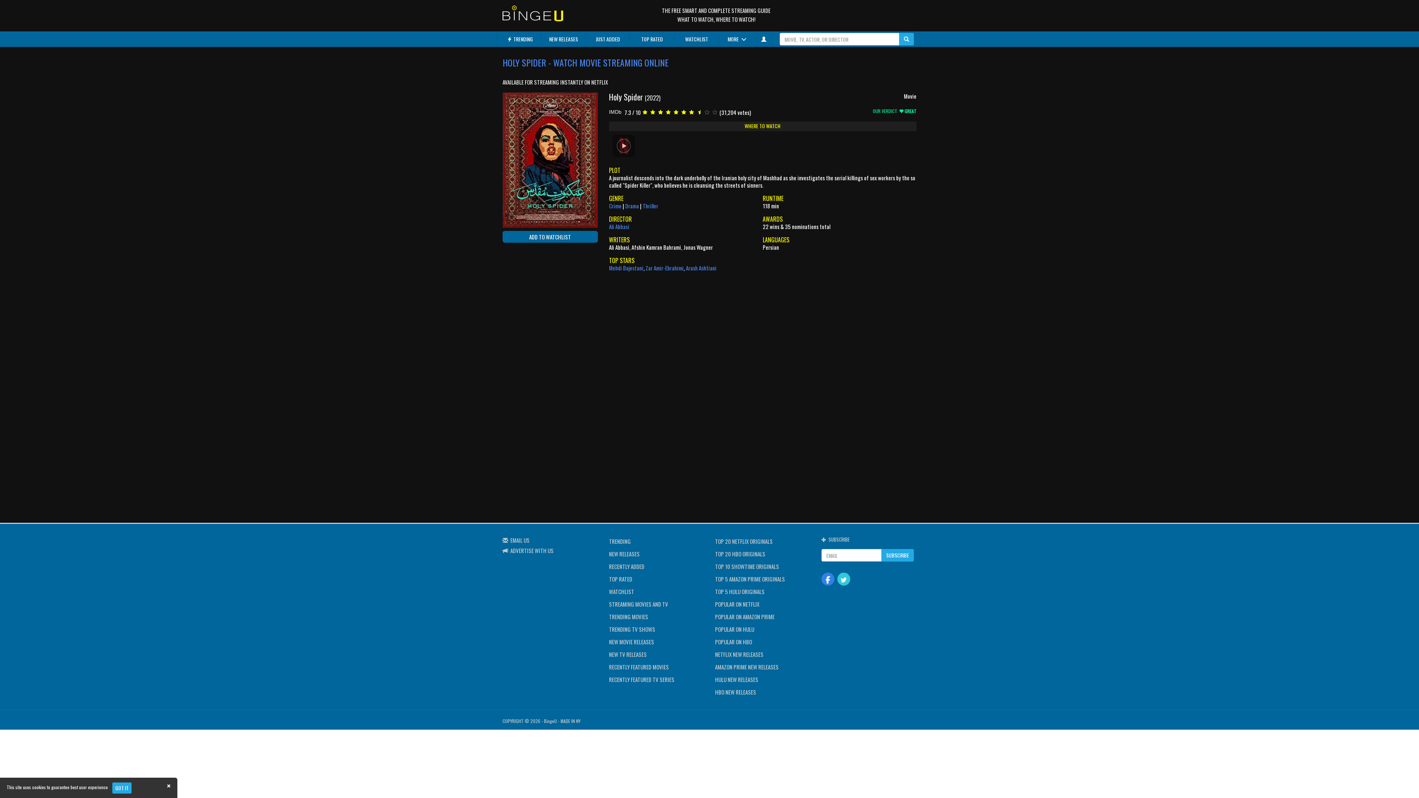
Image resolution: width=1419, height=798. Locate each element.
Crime (615, 206)
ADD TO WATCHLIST (550, 237)
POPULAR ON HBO (733, 642)
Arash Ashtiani (701, 268)
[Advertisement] (536, 296)
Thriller (650, 206)
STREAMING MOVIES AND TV (638, 604)
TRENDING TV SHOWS (632, 629)
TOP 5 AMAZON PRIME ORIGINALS (750, 579)
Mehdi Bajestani (626, 268)
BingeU (550, 721)
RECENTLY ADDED (626, 566)
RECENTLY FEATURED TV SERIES (641, 679)
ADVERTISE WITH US (532, 550)
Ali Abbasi (619, 226)
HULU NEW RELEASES (736, 679)
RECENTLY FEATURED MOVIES (639, 667)
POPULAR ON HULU (734, 629)
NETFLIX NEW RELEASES (739, 654)
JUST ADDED (608, 39)
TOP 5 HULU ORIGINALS (740, 591)
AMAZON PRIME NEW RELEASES (747, 667)
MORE (734, 39)
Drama (632, 206)
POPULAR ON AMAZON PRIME (745, 617)
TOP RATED (652, 39)
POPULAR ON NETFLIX (737, 604)
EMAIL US (520, 540)
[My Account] (764, 39)
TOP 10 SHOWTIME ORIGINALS (747, 566)
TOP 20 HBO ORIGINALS (740, 554)
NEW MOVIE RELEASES (631, 642)
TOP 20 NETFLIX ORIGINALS (744, 541)
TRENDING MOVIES (628, 617)
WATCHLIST (696, 39)
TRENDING (522, 39)
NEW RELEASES (563, 39)
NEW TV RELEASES (628, 654)
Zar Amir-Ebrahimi (665, 268)
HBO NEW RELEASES (735, 692)
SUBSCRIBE (897, 555)
